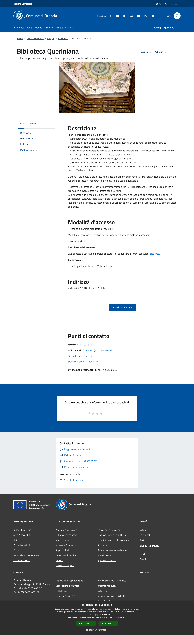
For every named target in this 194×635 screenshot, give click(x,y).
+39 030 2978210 (87, 344)
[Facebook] (109, 16)
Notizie (143, 530)
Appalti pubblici (63, 550)
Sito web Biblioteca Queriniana (83, 361)
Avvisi (142, 540)
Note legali (103, 591)
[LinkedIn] (130, 16)
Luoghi (50, 38)
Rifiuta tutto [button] (108, 623)
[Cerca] (177, 15)
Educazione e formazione (110, 530)
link (124, 617)
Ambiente (102, 545)
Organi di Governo (22, 530)
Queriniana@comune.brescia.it (98, 350)
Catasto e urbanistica (66, 555)
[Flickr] (152, 16)
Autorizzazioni (104, 555)
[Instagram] (123, 16)
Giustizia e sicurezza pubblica (112, 535)
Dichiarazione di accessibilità (111, 596)
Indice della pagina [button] (28, 123)
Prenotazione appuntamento (69, 580)
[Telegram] (137, 16)
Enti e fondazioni (21, 545)
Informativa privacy (107, 585)
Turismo (59, 560)
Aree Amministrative (23, 535)
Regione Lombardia (22, 3)
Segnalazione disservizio (67, 585)
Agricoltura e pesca (107, 560)
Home (20, 38)
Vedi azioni (159, 51)
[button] (97, 630)
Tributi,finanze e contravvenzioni (113, 540)
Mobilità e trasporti (65, 565)
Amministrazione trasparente (112, 580)
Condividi (145, 51)
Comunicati (145, 535)
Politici (16, 550)
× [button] (191, 604)
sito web (154, 254)
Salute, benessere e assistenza (112, 550)
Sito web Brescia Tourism (80, 356)
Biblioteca (63, 38)
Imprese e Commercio (66, 545)
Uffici (15, 540)
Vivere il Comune (35, 38)
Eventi (143, 559)
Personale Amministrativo (26, 555)
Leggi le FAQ (61, 591)
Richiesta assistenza (65, 596)
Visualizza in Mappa (122, 307)
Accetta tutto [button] (86, 623)
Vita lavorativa (63, 540)
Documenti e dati (21, 560)
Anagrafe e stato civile (66, 530)
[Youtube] (116, 16)
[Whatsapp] (145, 16)
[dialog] (97, 618)
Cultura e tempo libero (66, 535)
